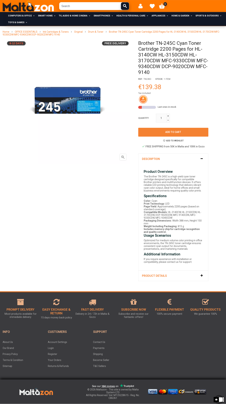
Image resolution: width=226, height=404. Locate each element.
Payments (99, 348)
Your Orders (54, 360)
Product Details (154, 275)
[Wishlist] (152, 6)
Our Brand (8, 348)
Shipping (98, 354)
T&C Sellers (99, 366)
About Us (8, 342)
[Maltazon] (28, 6)
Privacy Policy (10, 354)
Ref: (140, 79)
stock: (159, 79)
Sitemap (7, 366)
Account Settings (57, 342)
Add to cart (173, 132)
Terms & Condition (13, 360)
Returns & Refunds (58, 366)
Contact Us (99, 342)
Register (52, 354)
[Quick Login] (142, 6)
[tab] (173, 159)
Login (51, 348)
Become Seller (101, 360)
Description (151, 159)
